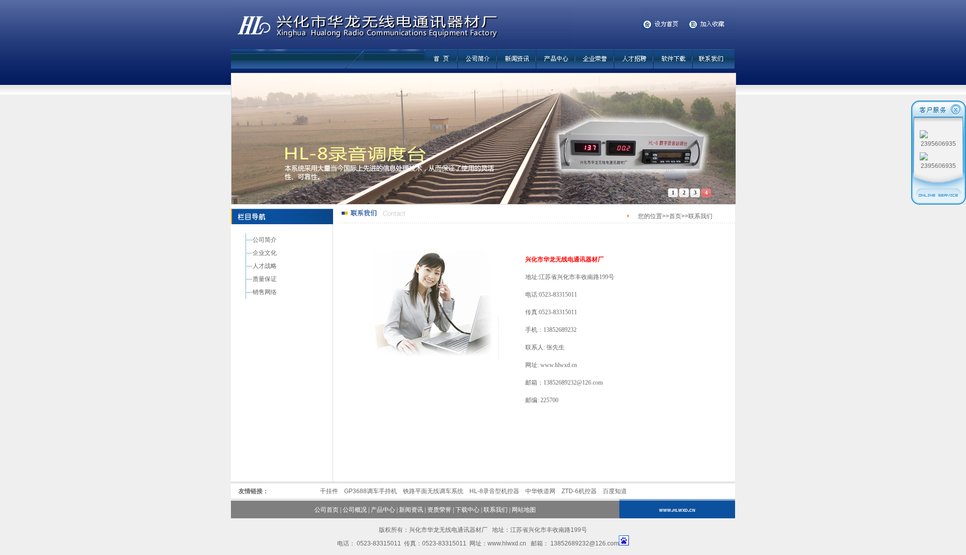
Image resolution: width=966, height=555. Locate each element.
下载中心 (467, 509)
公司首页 (326, 509)
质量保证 (265, 279)
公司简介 (265, 239)
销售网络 (265, 292)
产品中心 (383, 509)
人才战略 (265, 265)
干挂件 (329, 491)
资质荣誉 (439, 509)
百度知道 (615, 491)
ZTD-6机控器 (579, 491)
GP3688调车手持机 (370, 491)
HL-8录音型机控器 (494, 491)
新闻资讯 (411, 509)
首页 (675, 216)
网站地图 (524, 509)
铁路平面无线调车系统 (433, 491)
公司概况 (355, 509)
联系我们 (496, 509)
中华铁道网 (540, 491)
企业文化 (265, 252)
